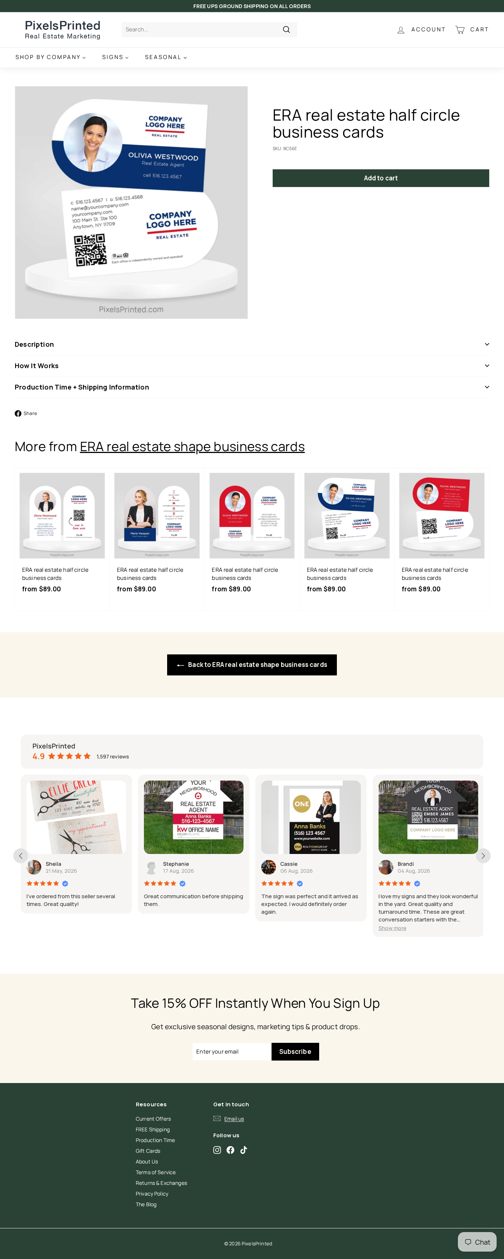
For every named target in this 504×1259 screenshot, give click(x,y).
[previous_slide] (20, 855)
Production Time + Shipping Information (82, 387)
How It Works (37, 365)
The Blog (146, 1204)
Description (34, 344)
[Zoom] (131, 202)
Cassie (288, 864)
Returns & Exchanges (161, 1182)
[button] (392, 928)
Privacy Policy (152, 1193)
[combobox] (209, 29)
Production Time (155, 1140)
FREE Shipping (153, 1129)
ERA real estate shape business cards (192, 446)
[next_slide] (483, 855)
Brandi (406, 864)
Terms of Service (156, 1172)
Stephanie (176, 864)
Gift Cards (148, 1150)
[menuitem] (50, 57)
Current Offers (153, 1118)
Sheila (53, 864)
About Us (147, 1161)
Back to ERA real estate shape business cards (257, 664)
